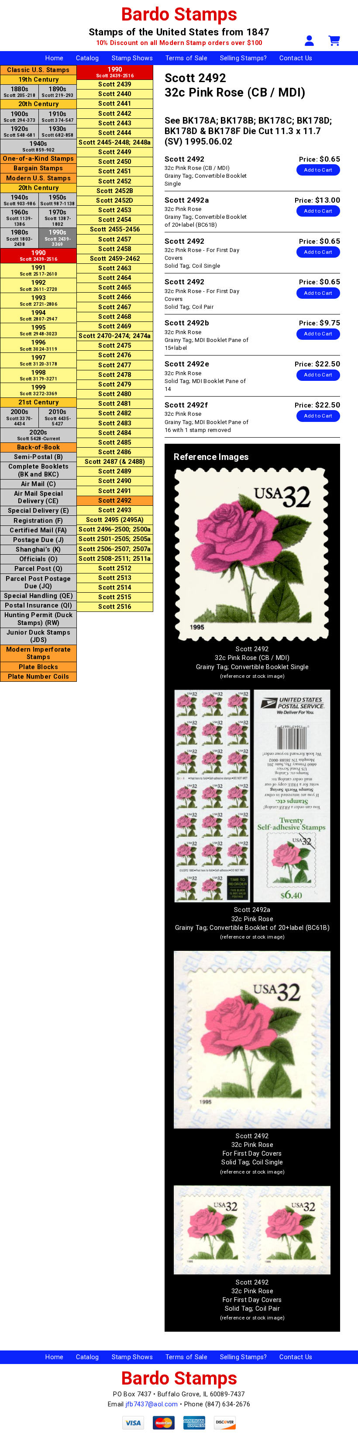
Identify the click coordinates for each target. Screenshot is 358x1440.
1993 (38, 300)
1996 (38, 345)
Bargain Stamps (38, 168)
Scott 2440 (114, 94)
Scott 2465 (114, 287)
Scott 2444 (114, 133)
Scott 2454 (114, 220)
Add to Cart (318, 170)
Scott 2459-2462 (115, 258)
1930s (57, 131)
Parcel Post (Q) (38, 569)
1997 (38, 360)
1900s (19, 117)
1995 (38, 330)
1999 (38, 390)
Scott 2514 (114, 587)
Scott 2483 (114, 423)
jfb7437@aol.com (152, 1404)
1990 (38, 255)
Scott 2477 (114, 365)
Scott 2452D (115, 200)
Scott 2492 (114, 500)
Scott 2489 (114, 471)
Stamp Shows (132, 58)
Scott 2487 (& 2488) (115, 462)
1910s (57, 117)
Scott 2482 (114, 413)
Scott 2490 (114, 481)
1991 (38, 270)
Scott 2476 (114, 355)
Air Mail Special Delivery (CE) (38, 497)
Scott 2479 (114, 384)
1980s (19, 237)
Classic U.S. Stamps (38, 70)
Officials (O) (38, 559)
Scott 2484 (114, 433)
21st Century (38, 402)
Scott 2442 (114, 113)
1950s (57, 200)
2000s (19, 417)
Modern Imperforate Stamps (38, 653)
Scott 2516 (114, 607)
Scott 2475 (114, 345)
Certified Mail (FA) (38, 530)
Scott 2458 (114, 249)
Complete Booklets (38, 470)
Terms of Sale (186, 58)
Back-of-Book (38, 447)
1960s (19, 217)
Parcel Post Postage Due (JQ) (38, 582)
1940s (38, 146)
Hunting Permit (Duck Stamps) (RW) (38, 618)
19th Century (38, 79)
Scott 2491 (114, 491)
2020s (38, 435)
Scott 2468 (114, 317)
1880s (19, 92)
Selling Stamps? (243, 58)
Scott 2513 (114, 578)
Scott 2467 (114, 307)
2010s (58, 417)
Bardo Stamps (179, 14)
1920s (19, 131)
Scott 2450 (114, 162)
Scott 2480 (114, 394)
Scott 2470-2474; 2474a (115, 336)
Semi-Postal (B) (38, 457)
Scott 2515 (114, 597)
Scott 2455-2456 (115, 229)
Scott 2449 (114, 152)
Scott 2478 (114, 375)
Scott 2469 (114, 326)
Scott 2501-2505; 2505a (115, 539)
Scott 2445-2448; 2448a (115, 142)
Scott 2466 (114, 297)
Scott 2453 (114, 210)
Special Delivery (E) (38, 511)
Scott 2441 (114, 103)
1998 (38, 375)
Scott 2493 (114, 510)
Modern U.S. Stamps (38, 178)
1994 (38, 315)
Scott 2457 (114, 239)
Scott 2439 (114, 84)
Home (54, 58)
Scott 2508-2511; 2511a (115, 559)
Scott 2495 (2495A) (115, 520)
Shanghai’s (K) (38, 549)
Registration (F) (38, 521)
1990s (58, 237)
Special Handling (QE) (38, 596)
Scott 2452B (115, 191)
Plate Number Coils (38, 676)
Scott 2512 (114, 568)
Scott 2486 (114, 452)
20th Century (38, 104)
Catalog (87, 58)
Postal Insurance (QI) (38, 605)
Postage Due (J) (38, 540)
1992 (38, 285)
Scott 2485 (114, 442)
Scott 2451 (114, 171)
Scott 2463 (114, 268)
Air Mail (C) (38, 484)
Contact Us (295, 58)
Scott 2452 (114, 181)
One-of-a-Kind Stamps (38, 158)
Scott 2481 (114, 403)
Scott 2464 (114, 278)
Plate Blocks (38, 667)
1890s (57, 92)
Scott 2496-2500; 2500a (115, 529)
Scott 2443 (114, 123)
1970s (58, 217)
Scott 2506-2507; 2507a (115, 549)
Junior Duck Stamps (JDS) (38, 636)
